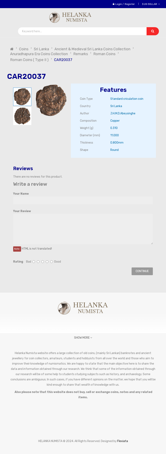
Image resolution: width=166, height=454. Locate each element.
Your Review (22, 211)
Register (130, 4)
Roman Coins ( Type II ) (29, 60)
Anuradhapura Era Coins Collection (39, 54)
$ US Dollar (150, 4)
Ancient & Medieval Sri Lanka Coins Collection (92, 49)
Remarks (80, 54)
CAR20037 (63, 60)
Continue (142, 271)
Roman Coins (104, 54)
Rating (18, 261)
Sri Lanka (41, 49)
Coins (23, 49)
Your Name (21, 193)
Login (118, 4)
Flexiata (122, 441)
